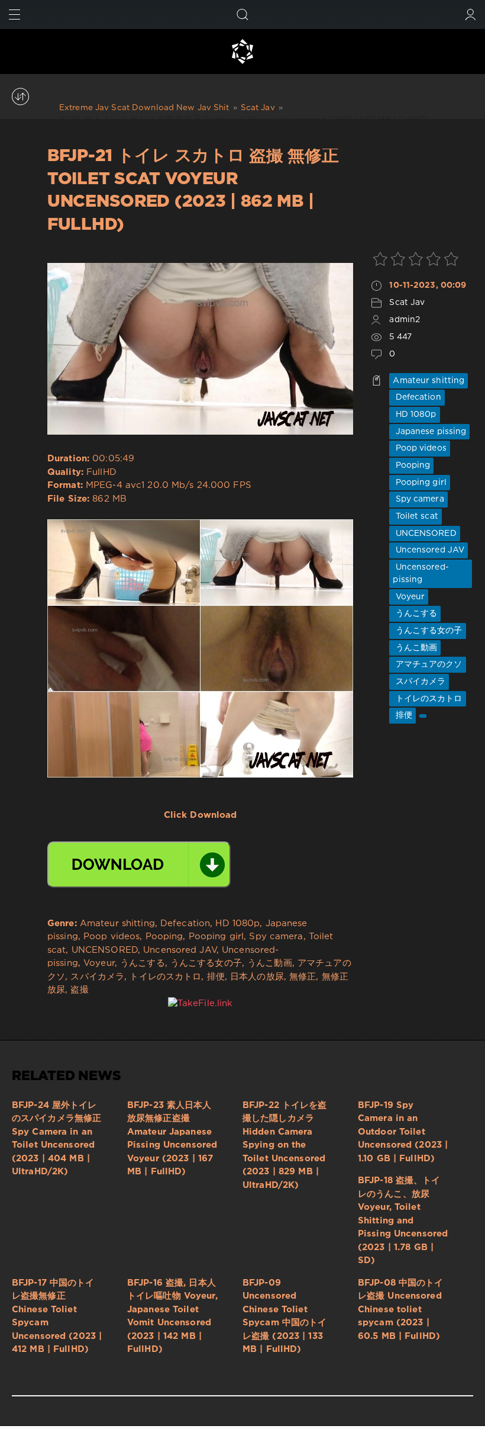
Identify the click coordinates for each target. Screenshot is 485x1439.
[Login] (470, 14)
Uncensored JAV (428, 550)
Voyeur (409, 596)
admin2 (404, 319)
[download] (139, 864)
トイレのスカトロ (427, 698)
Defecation (417, 397)
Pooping (411, 465)
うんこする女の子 (427, 630)
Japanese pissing (429, 431)
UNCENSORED (424, 533)
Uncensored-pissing (420, 573)
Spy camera (418, 499)
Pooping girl (420, 482)
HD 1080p (414, 414)
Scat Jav (407, 302)
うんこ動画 (415, 647)
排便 (402, 715)
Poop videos (419, 448)
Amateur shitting (428, 380)
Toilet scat (415, 516)
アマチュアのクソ (427, 664)
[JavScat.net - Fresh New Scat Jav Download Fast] (242, 51)
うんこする (415, 613)
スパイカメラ (419, 681)
